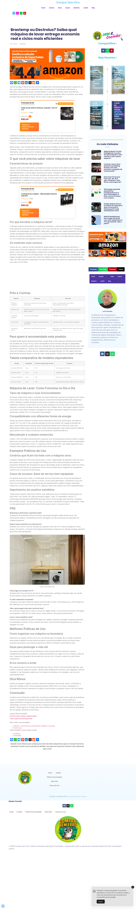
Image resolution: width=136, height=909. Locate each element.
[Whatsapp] (21, 13)
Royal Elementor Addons (77, 796)
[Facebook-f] (13, 13)
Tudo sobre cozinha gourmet (21, 718)
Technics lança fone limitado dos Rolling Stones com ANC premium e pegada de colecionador (113, 167)
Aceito (101, 901)
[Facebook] (102, 354)
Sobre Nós (54, 781)
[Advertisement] (47, 277)
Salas (60, 8)
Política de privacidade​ (54, 777)
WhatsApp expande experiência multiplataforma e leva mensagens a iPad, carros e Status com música (112, 193)
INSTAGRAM (17, 735)
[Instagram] (17, 13)
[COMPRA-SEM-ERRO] (25, 778)
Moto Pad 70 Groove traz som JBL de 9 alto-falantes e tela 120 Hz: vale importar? (112, 179)
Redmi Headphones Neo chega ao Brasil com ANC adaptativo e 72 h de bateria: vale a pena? (113, 220)
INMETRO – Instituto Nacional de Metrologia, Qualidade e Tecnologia (34, 726)
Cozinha (51, 8)
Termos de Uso (54, 785)
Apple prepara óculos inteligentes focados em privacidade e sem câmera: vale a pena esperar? (113, 155)
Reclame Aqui (17, 728)
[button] (103, 51)
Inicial (43, 8)
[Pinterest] (24, 13)
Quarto (67, 8)
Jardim (85, 8)
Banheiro (77, 8)
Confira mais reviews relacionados (23, 716)
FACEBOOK (16, 733)
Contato (58, 773)
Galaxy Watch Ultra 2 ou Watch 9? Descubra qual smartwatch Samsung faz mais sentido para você (113, 207)
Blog (93, 8)
